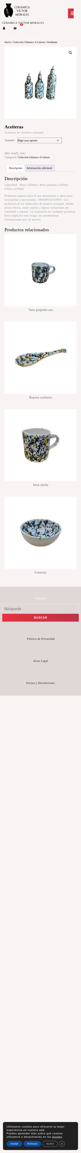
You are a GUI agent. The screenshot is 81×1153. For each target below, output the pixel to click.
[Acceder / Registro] (4, 28)
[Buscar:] (40, 609)
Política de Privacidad (41, 638)
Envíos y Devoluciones (40, 683)
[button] (70, 52)
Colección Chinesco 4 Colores (29, 42)
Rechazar (32, 1143)
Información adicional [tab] (39, 168)
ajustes (57, 1136)
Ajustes (50, 1143)
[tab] (71, 13)
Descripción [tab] (15, 168)
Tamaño (10, 140)
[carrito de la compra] (15, 28)
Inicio (8, 42)
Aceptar (14, 1143)
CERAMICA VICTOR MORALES (23, 23)
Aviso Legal (40, 661)
